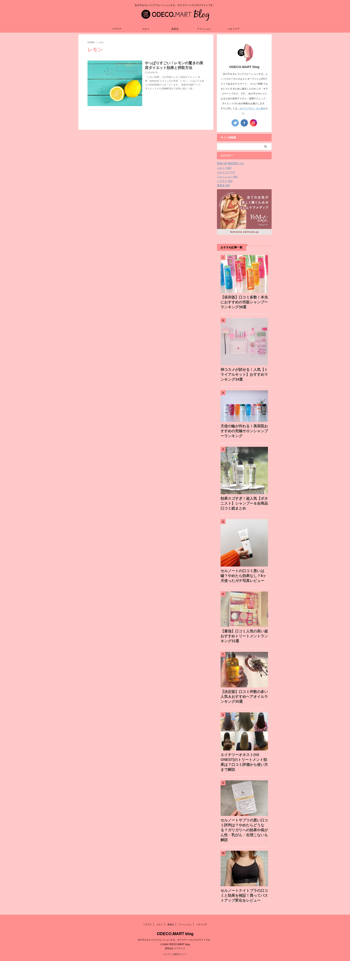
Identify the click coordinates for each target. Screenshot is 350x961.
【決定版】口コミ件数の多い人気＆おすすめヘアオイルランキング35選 (244, 696)
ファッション (204, 28)
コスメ (145, 28)
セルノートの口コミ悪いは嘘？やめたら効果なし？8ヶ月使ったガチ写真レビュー (243, 576)
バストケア (233, 28)
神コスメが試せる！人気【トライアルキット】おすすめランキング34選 (244, 374)
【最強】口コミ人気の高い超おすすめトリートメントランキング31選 (244, 636)
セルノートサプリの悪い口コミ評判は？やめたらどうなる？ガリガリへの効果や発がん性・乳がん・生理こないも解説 (244, 830)
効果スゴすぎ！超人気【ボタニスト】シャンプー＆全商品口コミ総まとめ (244, 503)
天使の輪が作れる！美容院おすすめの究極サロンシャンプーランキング (244, 431)
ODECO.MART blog (175, 933)
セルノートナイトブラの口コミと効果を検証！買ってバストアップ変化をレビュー (244, 895)
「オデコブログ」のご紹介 (251, 108)
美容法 (174, 28)
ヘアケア (116, 28)
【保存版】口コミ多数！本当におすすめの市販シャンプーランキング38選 (244, 302)
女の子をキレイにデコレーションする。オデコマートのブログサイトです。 (175, 939)
